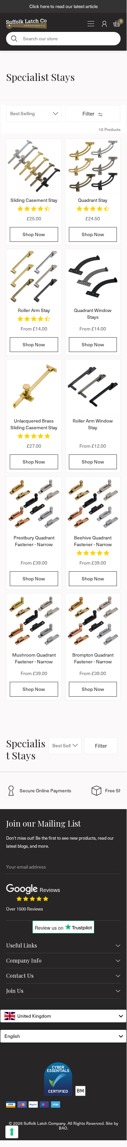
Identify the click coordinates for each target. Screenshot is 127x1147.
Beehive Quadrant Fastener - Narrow (93, 540)
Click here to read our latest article (63, 6)
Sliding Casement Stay (33, 200)
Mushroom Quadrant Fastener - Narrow (34, 658)
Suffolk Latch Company (45, 1123)
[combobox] (63, 1016)
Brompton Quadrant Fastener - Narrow (92, 658)
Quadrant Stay (92, 200)
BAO (63, 1128)
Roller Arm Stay (34, 310)
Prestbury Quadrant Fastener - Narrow (34, 540)
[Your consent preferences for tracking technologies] (11, 1132)
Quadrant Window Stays (92, 313)
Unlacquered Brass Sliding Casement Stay (33, 424)
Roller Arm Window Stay (93, 424)
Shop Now (34, 234)
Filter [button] (88, 113)
